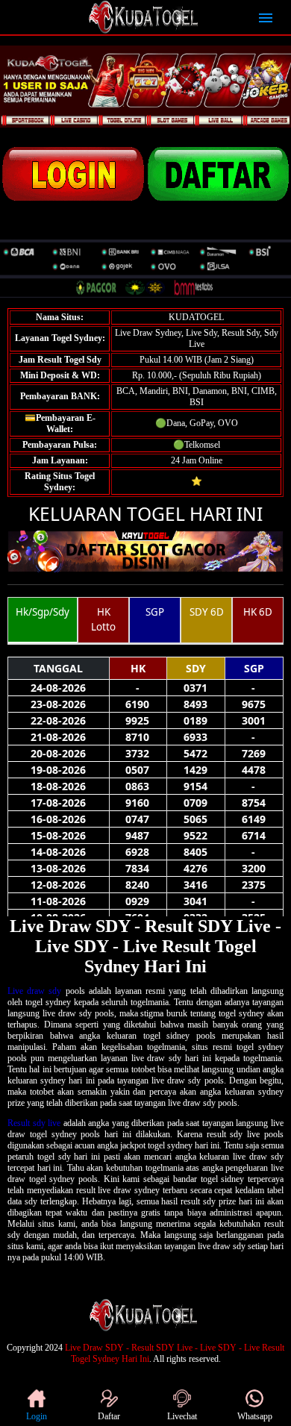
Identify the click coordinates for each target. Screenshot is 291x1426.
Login (36, 1416)
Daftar (109, 1416)
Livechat (182, 1416)
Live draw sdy (34, 991)
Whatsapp (254, 1416)
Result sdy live (33, 1123)
